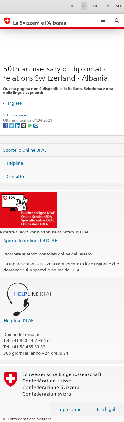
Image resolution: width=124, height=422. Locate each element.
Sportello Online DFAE (24, 149)
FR (95, 6)
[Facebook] (6, 125)
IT (84, 6)
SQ (118, 6)
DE (73, 6)
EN (106, 6)
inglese (15, 103)
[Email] (35, 125)
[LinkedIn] (18, 125)
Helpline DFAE (19, 320)
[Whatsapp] (30, 125)
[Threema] (24, 125)
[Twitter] (12, 125)
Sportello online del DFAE (30, 240)
